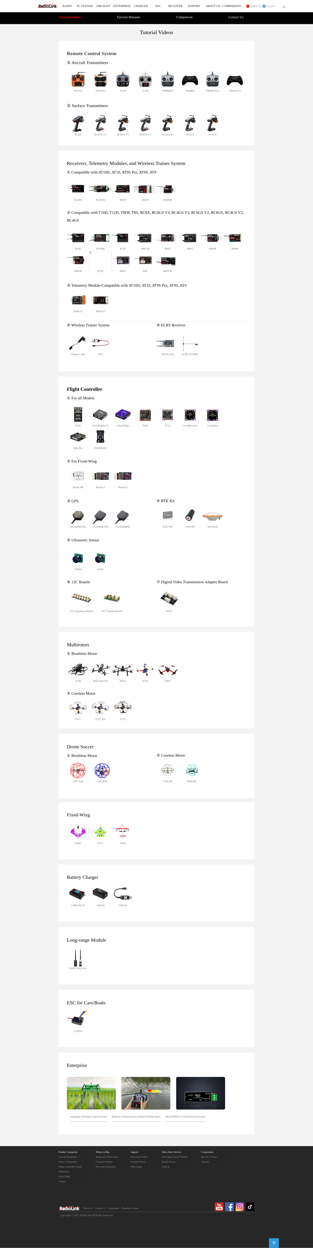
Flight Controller (84, 389)
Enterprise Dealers (104, 1162)
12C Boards (80, 582)
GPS (75, 501)
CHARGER (141, 6)
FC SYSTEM (85, 6)
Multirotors (78, 645)
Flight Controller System (70, 1167)
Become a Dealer (209, 1157)
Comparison (184, 17)
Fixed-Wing (78, 815)
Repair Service (168, 1162)
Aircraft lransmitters (68, 1157)
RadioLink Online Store (107, 1157)
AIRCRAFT (103, 6)
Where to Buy (103, 1152)
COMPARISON (231, 6)
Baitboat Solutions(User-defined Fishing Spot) (136, 1116)
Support (135, 1152)
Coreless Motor (83, 694)
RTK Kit (168, 501)
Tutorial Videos (70, 17)
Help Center (136, 1167)
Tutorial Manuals (128, 17)
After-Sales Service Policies (174, 1157)
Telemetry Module (85, 285)
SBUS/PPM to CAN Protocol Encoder (185, 1116)
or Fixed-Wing (85, 461)
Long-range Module (86, 940)
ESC (158, 6)
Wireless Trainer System (90, 325)
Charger (62, 1181)
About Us (87, 1208)
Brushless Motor (84, 654)
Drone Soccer (80, 747)
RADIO (67, 6)
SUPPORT (194, 6)
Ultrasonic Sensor (85, 540)
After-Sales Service (171, 1152)
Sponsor (205, 1162)
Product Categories (68, 1152)
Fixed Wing (64, 1176)
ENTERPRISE (122, 6)
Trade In (166, 1167)
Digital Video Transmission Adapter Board (194, 582)
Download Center (139, 1157)
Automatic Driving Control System (88, 1116)
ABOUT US (213, 6)
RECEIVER (175, 6)
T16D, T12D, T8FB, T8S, (118, 213)
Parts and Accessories (106, 1167)
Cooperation (207, 1152)
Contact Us (236, 17)
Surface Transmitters (68, 1162)
